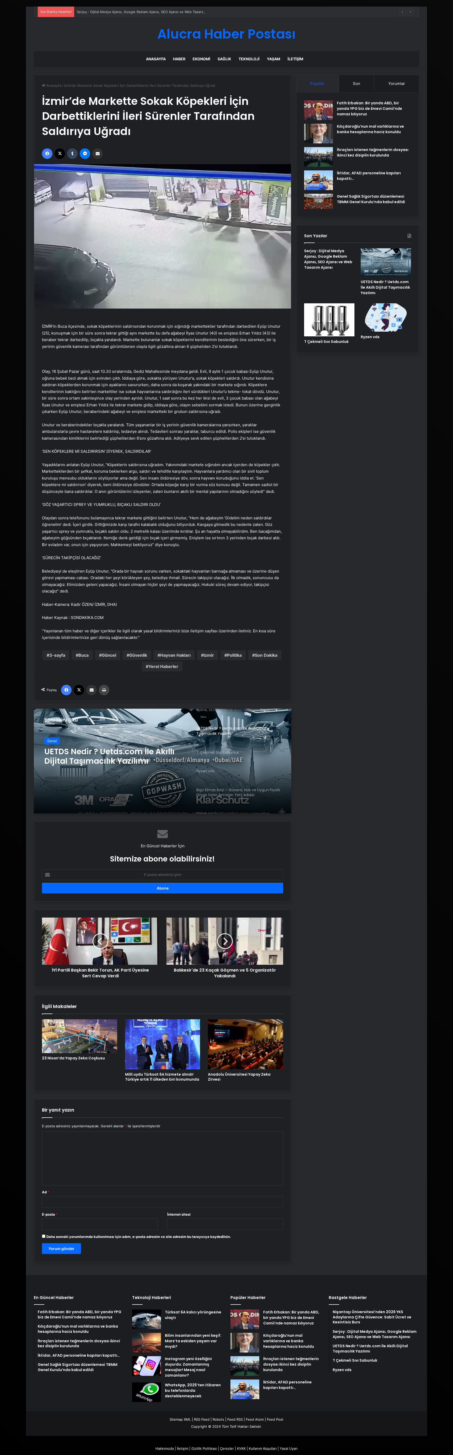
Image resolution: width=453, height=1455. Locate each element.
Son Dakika (266, 655)
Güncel (109, 655)
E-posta (50, 1214)
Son (356, 83)
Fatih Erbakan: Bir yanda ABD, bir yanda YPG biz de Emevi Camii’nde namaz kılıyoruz (369, 108)
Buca (83, 655)
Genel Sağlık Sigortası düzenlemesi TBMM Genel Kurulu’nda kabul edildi (371, 199)
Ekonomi (201, 59)
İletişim (295, 59)
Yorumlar (396, 83)
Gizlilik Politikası (204, 1448)
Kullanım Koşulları (263, 1448)
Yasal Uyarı (289, 1448)
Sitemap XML (180, 1419)
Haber (179, 59)
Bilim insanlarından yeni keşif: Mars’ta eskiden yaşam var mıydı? (193, 1341)
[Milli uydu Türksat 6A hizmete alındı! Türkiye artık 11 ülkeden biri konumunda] (162, 1044)
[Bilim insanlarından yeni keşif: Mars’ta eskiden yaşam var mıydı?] (146, 1342)
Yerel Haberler (163, 666)
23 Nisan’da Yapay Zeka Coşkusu (73, 1058)
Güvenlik (138, 655)
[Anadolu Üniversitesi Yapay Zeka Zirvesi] (245, 1044)
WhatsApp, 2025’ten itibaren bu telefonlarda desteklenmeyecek (193, 1390)
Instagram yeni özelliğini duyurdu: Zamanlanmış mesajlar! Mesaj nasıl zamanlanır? (188, 1367)
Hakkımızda (164, 1448)
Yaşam (273, 59)
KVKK (241, 1448)
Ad (45, 1192)
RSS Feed (201, 1419)
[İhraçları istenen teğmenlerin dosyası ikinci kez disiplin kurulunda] (318, 157)
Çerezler (227, 1448)
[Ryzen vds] (386, 317)
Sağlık (224, 59)
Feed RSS (235, 1419)
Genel (52, 743)
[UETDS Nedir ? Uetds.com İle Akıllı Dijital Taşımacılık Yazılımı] (386, 262)
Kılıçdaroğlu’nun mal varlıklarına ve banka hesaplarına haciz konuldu (370, 129)
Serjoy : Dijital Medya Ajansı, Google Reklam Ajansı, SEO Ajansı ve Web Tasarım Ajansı (146, 12)
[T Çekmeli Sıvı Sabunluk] (162, 761)
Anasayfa (156, 59)
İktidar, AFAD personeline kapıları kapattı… (287, 1384)
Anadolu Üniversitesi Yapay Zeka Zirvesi (239, 1077)
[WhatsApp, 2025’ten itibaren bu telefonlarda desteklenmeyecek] (146, 1392)
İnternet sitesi (179, 1214)
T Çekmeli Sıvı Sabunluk (326, 341)
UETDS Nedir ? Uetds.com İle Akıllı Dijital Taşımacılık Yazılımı (385, 287)
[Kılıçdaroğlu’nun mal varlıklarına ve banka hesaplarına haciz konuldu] (318, 133)
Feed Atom (255, 1419)
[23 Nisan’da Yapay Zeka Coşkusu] (79, 1036)
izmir (209, 655)
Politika (234, 655)
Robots (218, 1419)
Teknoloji (249, 59)
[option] (162, 761)
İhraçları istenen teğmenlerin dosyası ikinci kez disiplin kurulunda (372, 152)
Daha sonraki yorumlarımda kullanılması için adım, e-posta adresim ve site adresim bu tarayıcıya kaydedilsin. (138, 1237)
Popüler (317, 83)
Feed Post (275, 1419)
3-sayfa (57, 655)
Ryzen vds (370, 337)
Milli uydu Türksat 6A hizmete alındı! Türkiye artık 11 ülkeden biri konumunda (162, 1077)
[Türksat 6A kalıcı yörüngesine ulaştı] (146, 1319)
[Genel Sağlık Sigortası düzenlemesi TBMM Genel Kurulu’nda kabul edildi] (318, 201)
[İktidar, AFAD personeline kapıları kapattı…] (318, 180)
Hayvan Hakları (175, 655)
